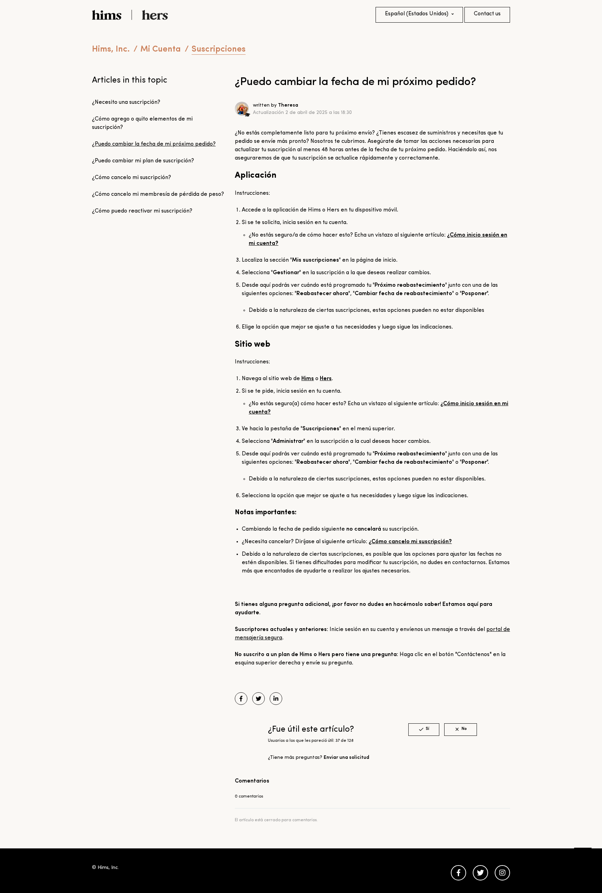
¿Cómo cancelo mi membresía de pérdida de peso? (158, 194)
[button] (423, 729)
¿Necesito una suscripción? (126, 102)
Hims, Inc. (111, 49)
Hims (307, 379)
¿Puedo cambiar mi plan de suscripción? (143, 161)
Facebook (241, 698)
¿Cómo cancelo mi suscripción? (131, 177)
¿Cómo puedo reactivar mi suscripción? (142, 211)
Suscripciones (219, 49)
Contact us (487, 14)
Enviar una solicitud (346, 757)
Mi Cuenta (160, 49)
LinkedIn (276, 698)
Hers (326, 379)
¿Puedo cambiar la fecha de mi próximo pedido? (154, 144)
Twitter (258, 698)
